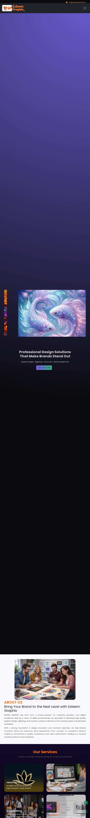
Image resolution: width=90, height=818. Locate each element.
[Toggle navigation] (85, 8)
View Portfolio (44, 367)
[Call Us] (86, 804)
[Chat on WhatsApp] (86, 812)
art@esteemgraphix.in (77, 2)
